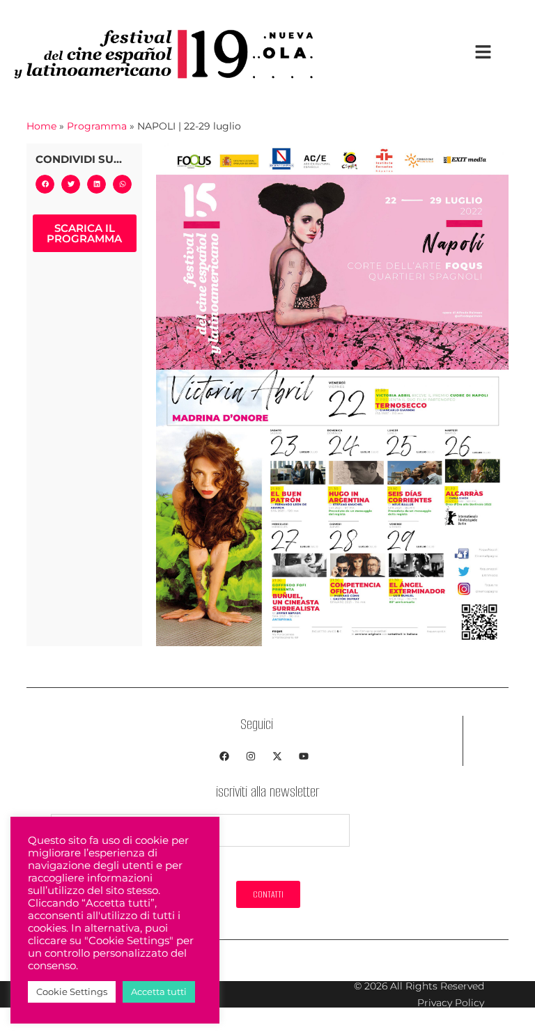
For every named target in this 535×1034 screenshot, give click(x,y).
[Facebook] (224, 756)
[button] (45, 184)
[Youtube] (303, 756)
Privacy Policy (450, 1002)
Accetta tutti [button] (159, 991)
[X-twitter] (277, 756)
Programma (97, 126)
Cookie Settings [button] (71, 991)
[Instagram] (251, 756)
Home (41, 126)
